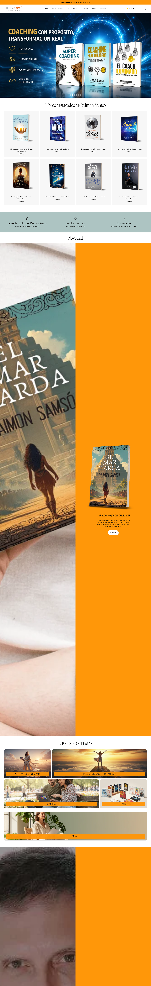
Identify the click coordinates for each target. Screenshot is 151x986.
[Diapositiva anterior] (7, 128)
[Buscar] (136, 8)
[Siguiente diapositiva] (36, 128)
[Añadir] (36, 142)
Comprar (113, 533)
